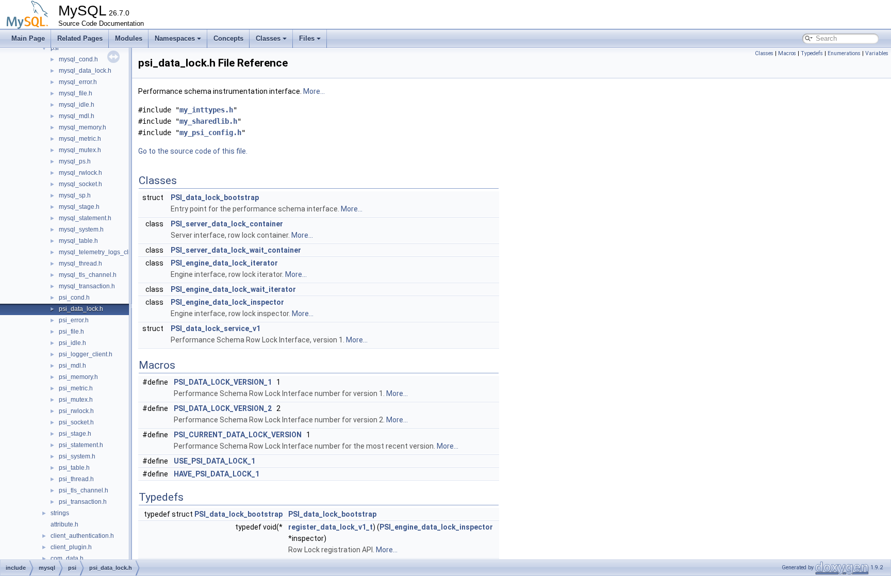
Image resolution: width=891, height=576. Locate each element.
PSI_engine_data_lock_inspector (227, 302)
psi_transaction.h (83, 501)
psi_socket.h (76, 422)
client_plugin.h (71, 547)
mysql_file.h (75, 93)
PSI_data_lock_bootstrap (215, 197)
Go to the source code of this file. (193, 151)
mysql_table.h (78, 240)
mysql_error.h (78, 82)
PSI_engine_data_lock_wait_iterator (233, 289)
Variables (876, 53)
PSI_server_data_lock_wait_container (236, 250)
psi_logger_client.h (85, 354)
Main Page (28, 38)
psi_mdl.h (72, 365)
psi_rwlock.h (76, 411)
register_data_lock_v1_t (330, 527)
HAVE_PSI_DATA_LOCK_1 (216, 474)
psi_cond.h (74, 297)
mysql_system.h (81, 229)
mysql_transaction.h (87, 286)
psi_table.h (74, 467)
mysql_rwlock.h (80, 172)
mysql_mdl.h (76, 116)
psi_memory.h (78, 377)
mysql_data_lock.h (85, 70)
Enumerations (844, 53)
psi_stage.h (75, 433)
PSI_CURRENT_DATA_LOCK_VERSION (238, 435)
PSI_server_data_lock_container (227, 224)
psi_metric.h (76, 388)
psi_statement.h (81, 445)
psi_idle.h (72, 343)
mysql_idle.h (76, 104)
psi (55, 48)
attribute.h (64, 524)
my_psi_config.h (210, 132)
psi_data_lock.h (81, 308)
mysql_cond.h (78, 59)
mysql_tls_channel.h (88, 274)
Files (307, 38)
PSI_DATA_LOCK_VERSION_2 (223, 408)
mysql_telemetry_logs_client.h (101, 252)
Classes (268, 38)
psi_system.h (77, 456)
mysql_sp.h (75, 195)
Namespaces (175, 38)
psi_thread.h (76, 479)
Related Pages (80, 38)
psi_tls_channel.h (83, 490)
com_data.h (67, 558)
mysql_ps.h (75, 161)
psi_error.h (74, 320)
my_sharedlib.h (208, 121)
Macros (787, 53)
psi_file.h (71, 331)
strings (60, 513)
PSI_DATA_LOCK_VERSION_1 (223, 382)
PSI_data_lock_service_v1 (215, 328)
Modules (128, 38)
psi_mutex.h (76, 399)
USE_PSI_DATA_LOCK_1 (214, 461)
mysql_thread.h (80, 263)
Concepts (228, 38)
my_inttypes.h (206, 110)
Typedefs (812, 53)
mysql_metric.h (80, 138)
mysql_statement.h (85, 218)
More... (314, 91)
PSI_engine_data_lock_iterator (224, 263)
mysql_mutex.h (80, 150)
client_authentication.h (82, 535)
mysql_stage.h (79, 206)
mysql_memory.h (82, 127)
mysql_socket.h (80, 184)
